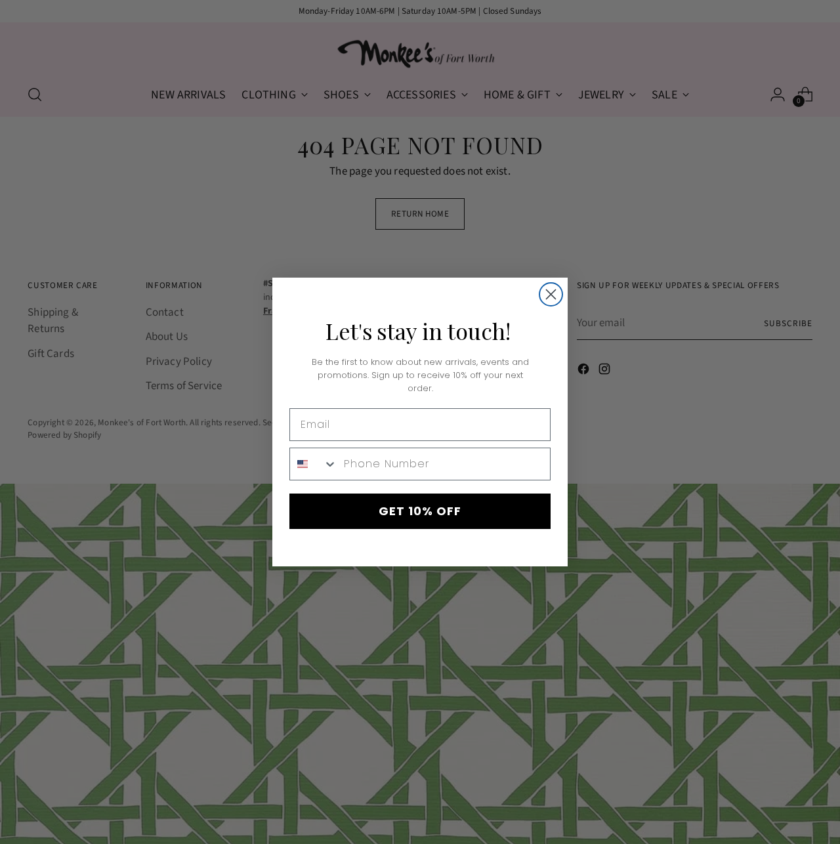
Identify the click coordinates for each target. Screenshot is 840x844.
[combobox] (313, 464)
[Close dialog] (550, 294)
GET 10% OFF (420, 511)
